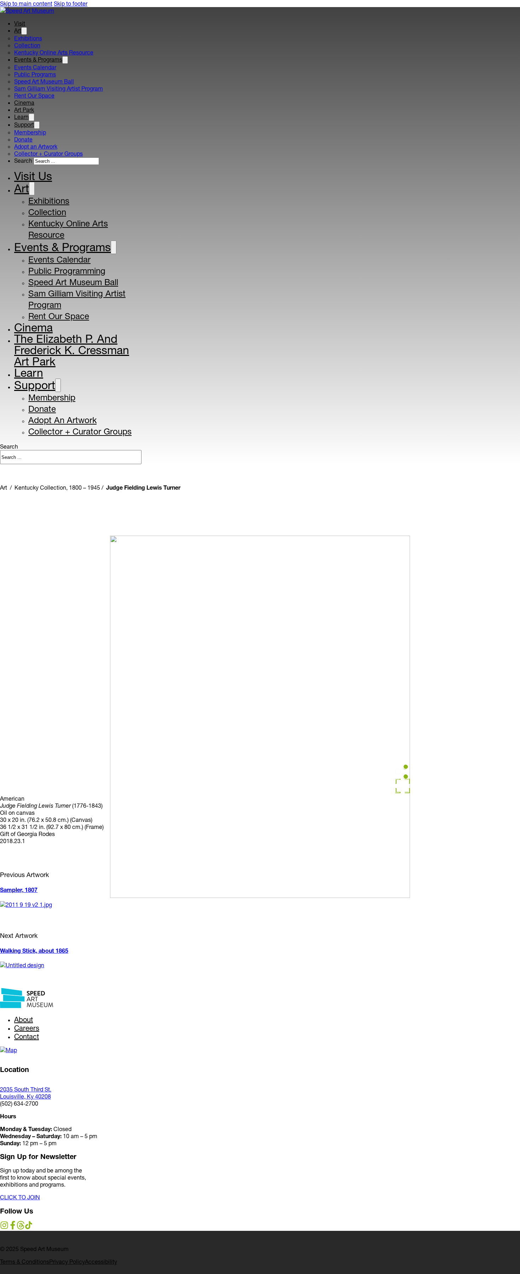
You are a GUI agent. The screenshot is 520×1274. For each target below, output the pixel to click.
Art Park (24, 109)
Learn (21, 116)
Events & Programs (38, 59)
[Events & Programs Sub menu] (113, 247)
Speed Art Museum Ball (44, 81)
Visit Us (33, 176)
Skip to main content (26, 3)
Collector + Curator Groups (48, 153)
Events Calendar (35, 67)
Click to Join (20, 1197)
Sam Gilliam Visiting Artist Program (58, 88)
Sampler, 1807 (18, 889)
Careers (26, 1028)
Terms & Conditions (24, 1261)
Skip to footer (70, 3)
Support (24, 124)
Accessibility (101, 1261)
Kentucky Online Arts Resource (53, 52)
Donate (23, 139)
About (23, 1019)
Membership (30, 132)
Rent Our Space (34, 95)
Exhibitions (28, 38)
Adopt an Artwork (35, 146)
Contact (26, 1036)
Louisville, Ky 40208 (25, 1096)
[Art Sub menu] (32, 188)
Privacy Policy (67, 1261)
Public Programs (35, 74)
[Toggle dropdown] (24, 31)
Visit (19, 23)
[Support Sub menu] (58, 385)
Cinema (24, 102)
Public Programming (66, 271)
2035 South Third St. (25, 1089)
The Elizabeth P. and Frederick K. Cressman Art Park (71, 350)
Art (17, 30)
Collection (27, 45)
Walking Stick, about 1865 (34, 950)
